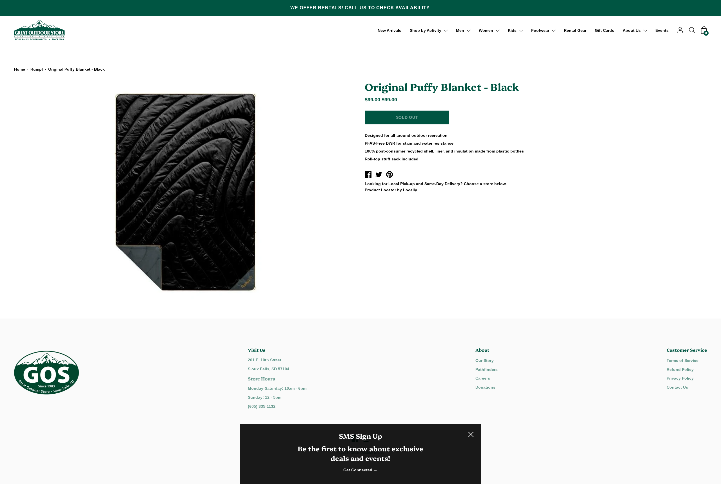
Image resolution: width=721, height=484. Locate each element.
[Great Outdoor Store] (368, 175)
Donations (485, 387)
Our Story (484, 360)
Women (486, 30)
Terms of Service (682, 360)
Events (662, 30)
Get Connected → (360, 470)
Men (460, 30)
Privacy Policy (680, 378)
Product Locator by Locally (391, 190)
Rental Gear (575, 30)
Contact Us (677, 387)
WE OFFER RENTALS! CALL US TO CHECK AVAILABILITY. (360, 7)
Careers (482, 378)
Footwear (540, 30)
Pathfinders (486, 369)
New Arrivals (389, 30)
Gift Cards (604, 30)
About (482, 350)
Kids (512, 30)
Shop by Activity (425, 30)
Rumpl (36, 69)
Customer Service (687, 350)
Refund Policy (680, 369)
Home (19, 69)
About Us (632, 30)
